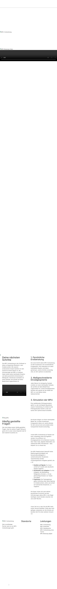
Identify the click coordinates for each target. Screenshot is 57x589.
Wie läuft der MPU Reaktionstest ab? (41, 449)
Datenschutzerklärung (15, 585)
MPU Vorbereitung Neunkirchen (27, 556)
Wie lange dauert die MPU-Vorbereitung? (42, 489)
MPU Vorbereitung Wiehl (27, 546)
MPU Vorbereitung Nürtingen (27, 537)
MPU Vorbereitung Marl (27, 574)
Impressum (5, 585)
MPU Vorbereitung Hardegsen (27, 565)
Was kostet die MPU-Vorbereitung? (40, 418)
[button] (28, 7)
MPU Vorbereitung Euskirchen (27, 528)
